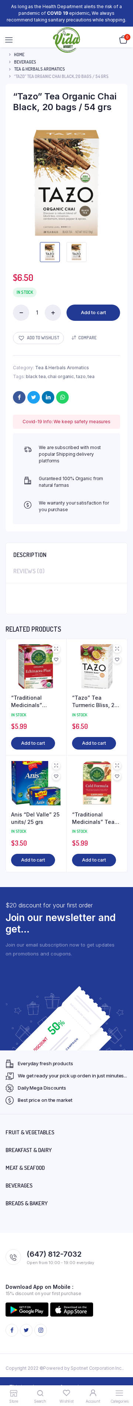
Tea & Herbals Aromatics (39, 69)
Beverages (25, 62)
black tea (35, 376)
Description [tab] (30, 554)
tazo (81, 376)
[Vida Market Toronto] (67, 40)
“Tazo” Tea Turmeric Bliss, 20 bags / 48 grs (95, 701)
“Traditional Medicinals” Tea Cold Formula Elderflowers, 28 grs (93, 818)
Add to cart (93, 312)
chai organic (61, 376)
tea (91, 376)
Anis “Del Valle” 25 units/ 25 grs (35, 818)
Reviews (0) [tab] (29, 571)
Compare (87, 337)
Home (19, 54)
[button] (38, 338)
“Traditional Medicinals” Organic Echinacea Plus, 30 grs (35, 701)
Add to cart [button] (33, 743)
